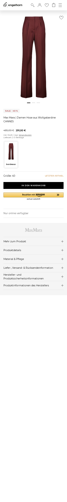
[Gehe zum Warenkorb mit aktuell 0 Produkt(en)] (54, 5)
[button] (39, 5)
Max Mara (9, 117)
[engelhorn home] (12, 5)
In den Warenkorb (33, 185)
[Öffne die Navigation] (60, 5)
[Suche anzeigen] (32, 5)
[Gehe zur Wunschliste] (46, 5)
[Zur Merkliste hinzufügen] (61, 19)
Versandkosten (25, 135)
